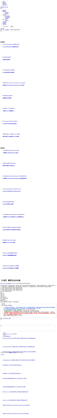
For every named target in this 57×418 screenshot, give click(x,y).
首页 (1, 8)
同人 (8, 318)
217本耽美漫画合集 (6, 336)
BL (3, 29)
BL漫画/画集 (7, 16)
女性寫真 (6, 13)
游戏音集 (4, 23)
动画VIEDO (5, 4)
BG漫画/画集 (7, 17)
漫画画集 (7, 29)
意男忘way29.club (3, 283)
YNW (22, 352)
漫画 (10, 318)
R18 (4, 318)
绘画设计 (4, 10)
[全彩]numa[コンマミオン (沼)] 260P (10, 333)
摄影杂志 (4, 2)
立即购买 (10, 305)
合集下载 (4, 24)
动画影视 (4, 21)
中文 (6, 318)
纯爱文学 (4, 3)
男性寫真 (6, 12)
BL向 (4, 1)
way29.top (2, 354)
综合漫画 (6, 18)
